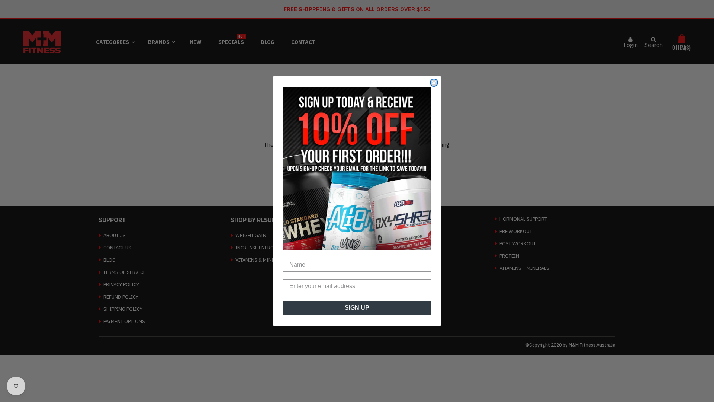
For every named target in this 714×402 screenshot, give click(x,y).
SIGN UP (357, 307)
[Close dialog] (434, 82)
